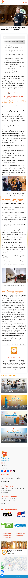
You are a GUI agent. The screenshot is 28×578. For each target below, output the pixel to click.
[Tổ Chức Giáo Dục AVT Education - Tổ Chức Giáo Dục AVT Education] (6, 2)
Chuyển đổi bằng (6, 533)
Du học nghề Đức (6, 535)
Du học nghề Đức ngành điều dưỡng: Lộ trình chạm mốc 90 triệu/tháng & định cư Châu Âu (13, 407)
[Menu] (26, 2)
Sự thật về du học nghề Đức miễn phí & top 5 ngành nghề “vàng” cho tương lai (13, 423)
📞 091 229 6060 (5, 481)
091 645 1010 (4, 493)
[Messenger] (2, 575)
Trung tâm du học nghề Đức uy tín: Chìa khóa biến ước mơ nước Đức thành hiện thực (13, 440)
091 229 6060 (4, 465)
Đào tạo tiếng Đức (20, 533)
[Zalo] (2, 571)
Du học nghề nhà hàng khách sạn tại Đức (13, 92)
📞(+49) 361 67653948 (6, 503)
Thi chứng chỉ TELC (20, 535)
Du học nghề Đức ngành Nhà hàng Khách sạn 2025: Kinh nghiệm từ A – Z (13, 390)
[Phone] (2, 567)
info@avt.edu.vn (5, 468)
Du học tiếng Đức (6, 537)
